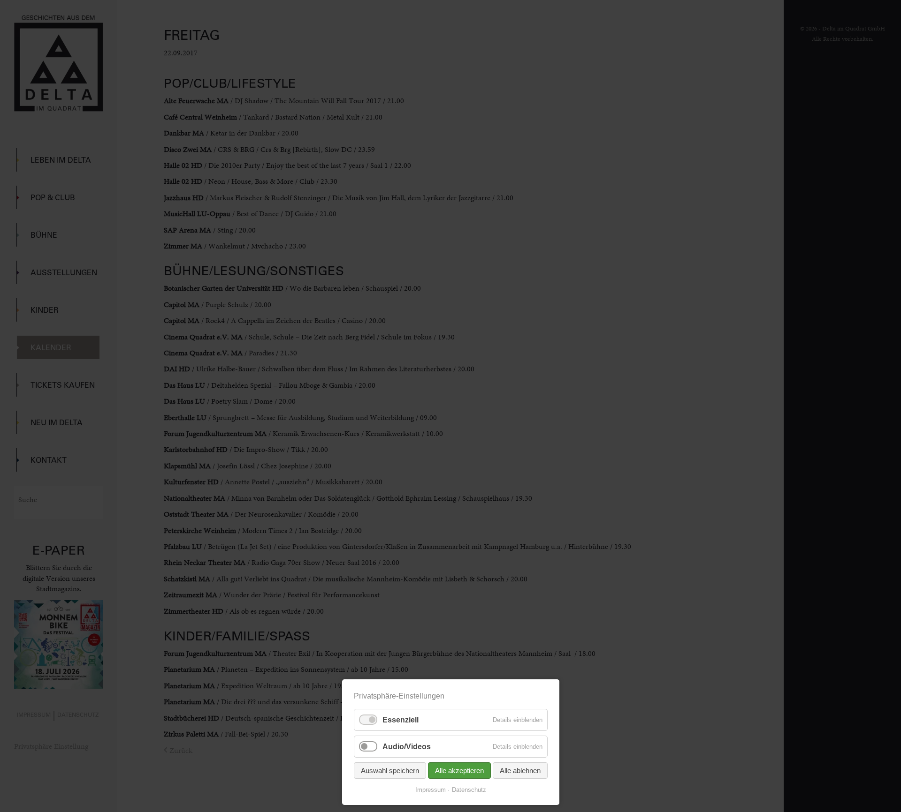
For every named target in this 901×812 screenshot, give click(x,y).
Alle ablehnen (520, 770)
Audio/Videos (406, 747)
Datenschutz (469, 790)
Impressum (430, 790)
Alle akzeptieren (459, 770)
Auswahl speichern (390, 770)
